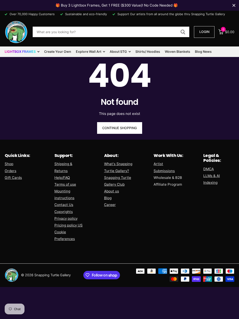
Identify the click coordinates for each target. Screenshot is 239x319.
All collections (22, 51)
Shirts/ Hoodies (147, 51)
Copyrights (63, 211)
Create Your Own (57, 51)
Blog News (203, 51)
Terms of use (65, 184)
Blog (108, 198)
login (204, 32)
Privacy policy (65, 218)
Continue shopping (119, 128)
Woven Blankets (177, 51)
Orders (10, 171)
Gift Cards (13, 177)
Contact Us (63, 204)
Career (110, 204)
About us (111, 191)
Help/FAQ (62, 177)
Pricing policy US (68, 225)
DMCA (208, 169)
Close (234, 5)
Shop (9, 164)
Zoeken (182, 32)
